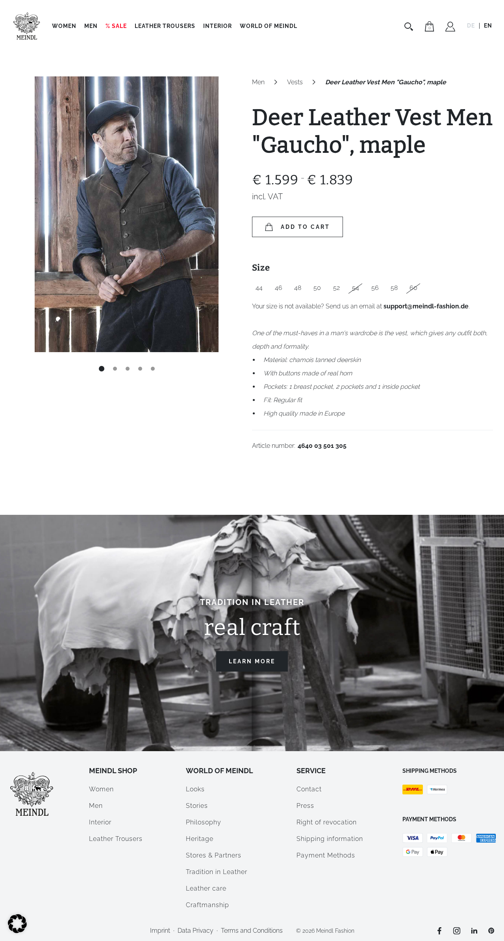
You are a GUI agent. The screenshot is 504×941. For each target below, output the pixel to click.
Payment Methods (325, 855)
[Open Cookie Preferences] (17, 931)
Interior (217, 26)
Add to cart (305, 227)
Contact (309, 789)
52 (336, 287)
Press (305, 805)
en (488, 25)
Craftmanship (207, 905)
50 (317, 287)
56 (375, 287)
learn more (252, 661)
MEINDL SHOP (113, 771)
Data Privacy (195, 930)
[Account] (450, 27)
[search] (410, 26)
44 (259, 287)
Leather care (206, 888)
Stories (197, 805)
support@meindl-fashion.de (426, 306)
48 (297, 287)
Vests (295, 82)
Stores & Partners (213, 855)
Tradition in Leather (216, 872)
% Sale (116, 26)
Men (91, 26)
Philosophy (203, 822)
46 (278, 287)
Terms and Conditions (252, 930)
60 (413, 287)
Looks (195, 789)
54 (355, 287)
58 (394, 287)
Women (64, 26)
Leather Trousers (165, 26)
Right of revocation (326, 822)
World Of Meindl (268, 26)
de (471, 25)
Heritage (199, 839)
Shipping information (329, 839)
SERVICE (311, 771)
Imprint (160, 930)
